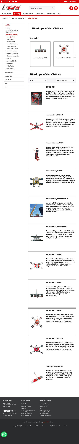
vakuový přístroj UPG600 (54, 254)
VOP (41, 408)
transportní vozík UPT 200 (54, 143)
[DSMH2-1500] (36, 98)
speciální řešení (10, 68)
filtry (33, 80)
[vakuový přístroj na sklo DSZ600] (36, 238)
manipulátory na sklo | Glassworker (12, 31)
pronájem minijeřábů (11, 61)
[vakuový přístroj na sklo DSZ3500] (36, 210)
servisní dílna (8, 76)
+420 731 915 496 (10, 411)
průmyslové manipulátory (13, 56)
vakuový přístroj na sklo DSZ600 (56, 227)
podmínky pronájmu (45, 411)
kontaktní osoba (26, 406)
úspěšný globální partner (28, 411)
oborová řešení (9, 72)
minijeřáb (8, 58)
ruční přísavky (10, 39)
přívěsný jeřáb (10, 66)
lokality (23, 408)
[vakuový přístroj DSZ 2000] (36, 182)
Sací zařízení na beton (12, 44)
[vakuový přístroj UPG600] (36, 266)
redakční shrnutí (44, 404)
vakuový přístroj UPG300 (40, 58)
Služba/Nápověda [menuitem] (71, 1)
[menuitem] (42, 8)
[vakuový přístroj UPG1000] (36, 349)
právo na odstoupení (45, 415)
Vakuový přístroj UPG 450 (54, 366)
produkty (7, 25)
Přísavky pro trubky (11, 46)
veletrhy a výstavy (26, 415)
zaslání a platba (44, 413)
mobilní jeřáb (9, 63)
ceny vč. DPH (46, 422)
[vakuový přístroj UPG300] (40, 49)
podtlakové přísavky (11, 34)
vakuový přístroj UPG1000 (54, 338)
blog (6, 83)
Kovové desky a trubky (12, 48)
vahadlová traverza (11, 51)
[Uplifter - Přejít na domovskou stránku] (11, 7)
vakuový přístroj (11, 37)
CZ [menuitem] (59, 1)
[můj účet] (71, 8)
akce (6, 87)
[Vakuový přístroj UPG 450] (36, 377)
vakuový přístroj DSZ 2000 (54, 171)
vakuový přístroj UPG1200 (54, 115)
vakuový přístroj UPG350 (64, 58)
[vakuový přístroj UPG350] (64, 49)
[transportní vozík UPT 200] (36, 154)
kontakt (23, 404)
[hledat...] (53, 8)
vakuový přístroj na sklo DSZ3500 (57, 199)
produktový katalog (26, 413)
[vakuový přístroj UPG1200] (36, 126)
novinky (8, 28)
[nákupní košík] (76, 8)
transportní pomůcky (12, 53)
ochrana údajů (43, 406)
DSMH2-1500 (50, 87)
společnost (8, 80)
